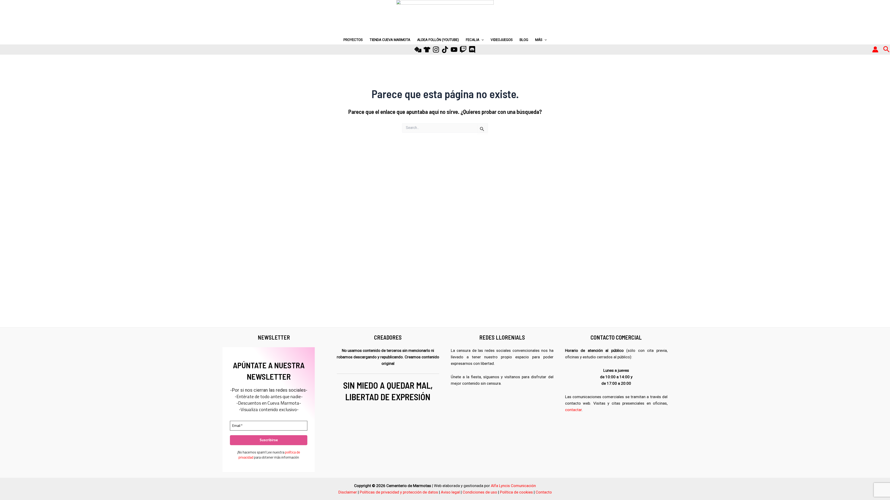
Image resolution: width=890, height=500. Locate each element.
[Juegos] (417, 49)
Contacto (544, 492)
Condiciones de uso (480, 492)
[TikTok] (445, 49)
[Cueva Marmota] (426, 49)
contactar (573, 409)
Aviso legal (450, 492)
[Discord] (472, 49)
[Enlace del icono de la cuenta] (875, 49)
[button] (886, 49)
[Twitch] (463, 49)
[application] (481, 40)
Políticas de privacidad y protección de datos (399, 492)
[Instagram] (435, 49)
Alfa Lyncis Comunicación (513, 485)
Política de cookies (516, 492)
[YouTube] (454, 49)
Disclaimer (347, 492)
